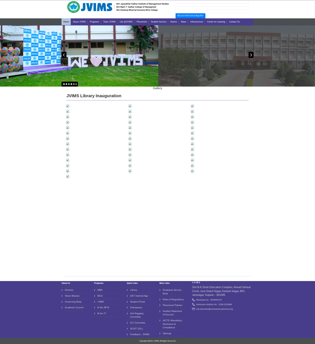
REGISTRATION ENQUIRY (190, 16)
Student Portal (137, 301)
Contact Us (234, 21)
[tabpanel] (158, 56)
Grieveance (136, 307)
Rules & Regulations (173, 299)
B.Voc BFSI (103, 307)
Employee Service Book (172, 292)
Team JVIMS (109, 21)
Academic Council (74, 307)
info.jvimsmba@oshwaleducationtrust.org (214, 309)
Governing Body (73, 301)
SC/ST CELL (136, 328)
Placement (142, 21)
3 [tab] (69, 84)
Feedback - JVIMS (139, 334)
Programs (94, 21)
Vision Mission (72, 295)
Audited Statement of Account (172, 313)
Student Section (158, 21)
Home (66, 21)
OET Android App (139, 295)
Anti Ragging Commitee (136, 315)
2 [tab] (66, 84)
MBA (99, 290)
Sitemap (167, 333)
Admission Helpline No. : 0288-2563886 (214, 304)
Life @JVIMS (126, 21)
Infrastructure (196, 21)
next (251, 55)
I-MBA (100, 301)
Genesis (69, 290)
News (183, 21)
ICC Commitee (137, 322)
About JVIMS (79, 21)
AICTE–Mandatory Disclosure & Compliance (172, 324)
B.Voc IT (101, 313)
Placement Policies (172, 305)
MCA (100, 295)
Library (133, 290)
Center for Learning (216, 21)
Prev (64, 55)
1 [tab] (64, 84)
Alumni (173, 21)
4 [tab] (71, 84)
